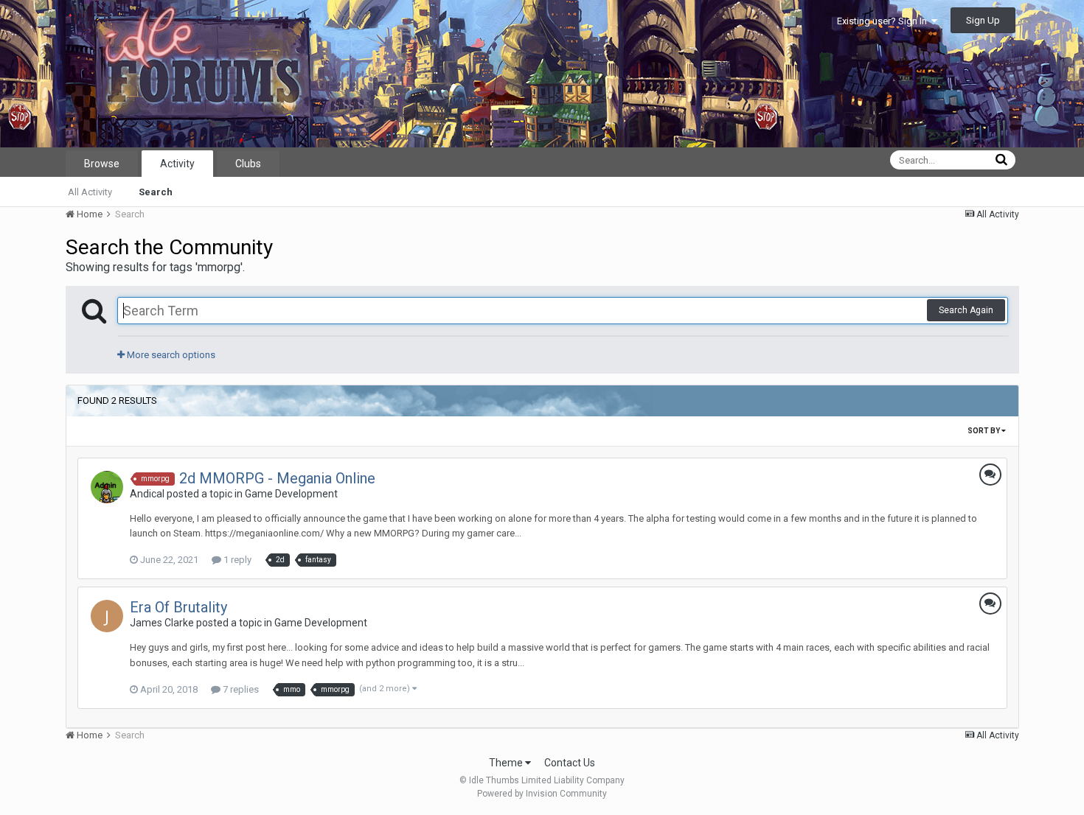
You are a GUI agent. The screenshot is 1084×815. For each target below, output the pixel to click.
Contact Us (569, 763)
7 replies (239, 689)
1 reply (236, 559)
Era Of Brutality (178, 607)
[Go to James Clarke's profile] (107, 616)
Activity (177, 163)
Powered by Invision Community (542, 793)
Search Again (966, 310)
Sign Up (983, 20)
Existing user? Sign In (884, 21)
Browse (101, 163)
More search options (170, 354)
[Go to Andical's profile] (107, 487)
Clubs (248, 163)
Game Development (291, 494)
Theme (507, 763)
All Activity (90, 191)
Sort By (984, 431)
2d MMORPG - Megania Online (277, 478)
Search (156, 191)
